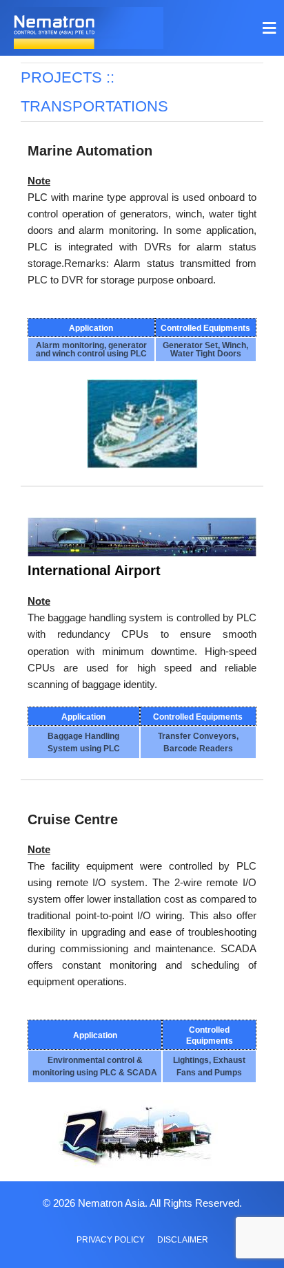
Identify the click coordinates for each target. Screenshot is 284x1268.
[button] (269, 28)
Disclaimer (182, 1240)
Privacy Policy (111, 1240)
